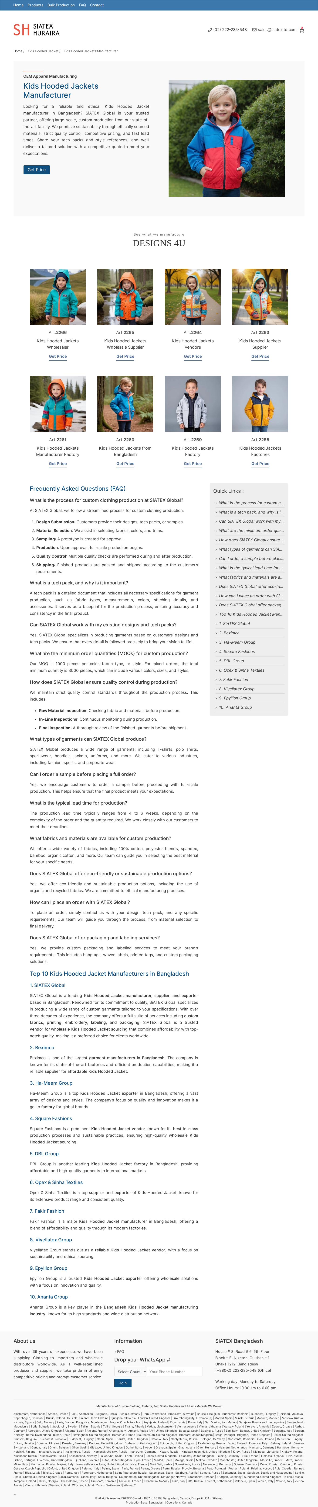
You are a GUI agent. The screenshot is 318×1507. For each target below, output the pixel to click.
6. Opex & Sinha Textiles (241, 670)
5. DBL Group (231, 661)
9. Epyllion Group (235, 698)
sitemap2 (130, 1485)
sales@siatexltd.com (277, 29)
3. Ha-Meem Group (237, 642)
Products (35, 5)
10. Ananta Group (235, 707)
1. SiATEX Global (234, 623)
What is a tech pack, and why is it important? (261, 512)
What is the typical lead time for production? (260, 568)
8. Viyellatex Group (236, 689)
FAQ (82, 5)
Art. (58, 332)
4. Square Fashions (237, 651)
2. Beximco (229, 633)
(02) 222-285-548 (230, 29)
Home (18, 5)
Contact (97, 5)
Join (123, 1383)
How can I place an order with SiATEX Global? (262, 596)
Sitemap (217, 1498)
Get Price (37, 169)
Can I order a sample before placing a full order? (264, 558)
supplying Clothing (31, 1357)
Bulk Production (61, 5)
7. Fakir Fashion (233, 679)
